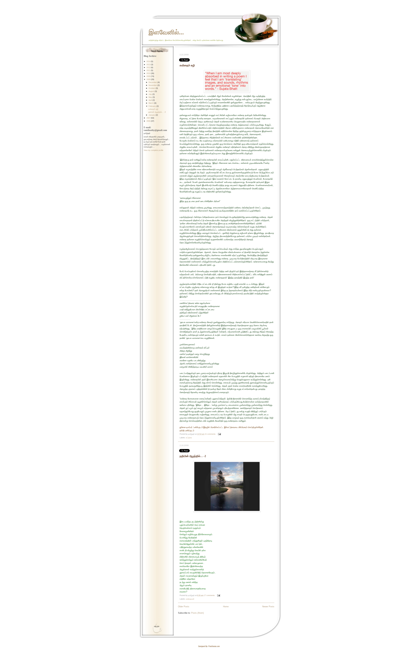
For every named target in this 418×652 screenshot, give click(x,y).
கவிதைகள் (190, 599)
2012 (148, 67)
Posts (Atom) (197, 613)
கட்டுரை (189, 438)
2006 (148, 121)
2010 (148, 73)
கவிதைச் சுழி (187, 65)
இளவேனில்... (166, 32)
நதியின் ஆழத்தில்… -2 (193, 456)
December (153, 82)
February (152, 106)
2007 (148, 118)
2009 (148, 76)
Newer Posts (268, 606)
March (151, 103)
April (151, 100)
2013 (148, 64)
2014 (148, 61)
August (152, 91)
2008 (148, 79)
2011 (148, 70)
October (152, 88)
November (153, 85)
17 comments (209, 595)
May (151, 97)
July (150, 94)
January (152, 115)
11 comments (210, 434)
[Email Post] (219, 434)
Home (226, 606)
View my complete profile (153, 150)
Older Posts (183, 606)
